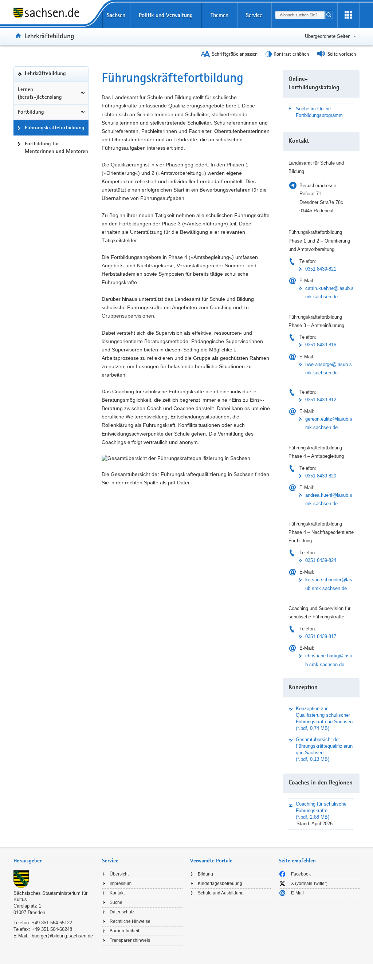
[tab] (54, 861)
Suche (116, 902)
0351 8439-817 (320, 636)
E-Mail (297, 893)
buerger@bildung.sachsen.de (62, 936)
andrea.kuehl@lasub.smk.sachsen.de (328, 499)
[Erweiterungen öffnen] (348, 15)
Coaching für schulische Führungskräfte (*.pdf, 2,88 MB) (321, 810)
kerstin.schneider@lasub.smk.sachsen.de (328, 584)
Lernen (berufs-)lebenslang (40, 93)
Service (254, 15)
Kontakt (117, 893)
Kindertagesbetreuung (220, 883)
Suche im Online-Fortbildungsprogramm (319, 112)
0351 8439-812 (320, 399)
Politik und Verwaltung (166, 15)
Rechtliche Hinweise (130, 921)
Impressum (120, 883)
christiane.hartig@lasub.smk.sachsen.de (328, 660)
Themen (219, 15)
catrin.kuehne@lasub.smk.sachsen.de (329, 292)
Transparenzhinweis (130, 940)
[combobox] (300, 15)
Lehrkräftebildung (49, 35)
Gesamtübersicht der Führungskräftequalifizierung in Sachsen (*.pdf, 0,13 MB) (324, 749)
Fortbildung (31, 112)
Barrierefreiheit (124, 930)
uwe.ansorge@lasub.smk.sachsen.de (328, 368)
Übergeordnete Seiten (327, 36)
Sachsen (116, 15)
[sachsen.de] (54, 14)
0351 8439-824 (320, 560)
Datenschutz (122, 911)
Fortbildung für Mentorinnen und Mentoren (56, 147)
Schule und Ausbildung (221, 893)
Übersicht (119, 874)
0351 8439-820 (320, 476)
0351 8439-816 (320, 344)
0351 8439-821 (320, 269)
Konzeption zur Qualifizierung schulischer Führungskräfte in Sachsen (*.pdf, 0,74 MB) (324, 718)
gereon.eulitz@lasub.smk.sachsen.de (328, 423)
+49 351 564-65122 (52, 922)
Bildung (205, 874)
